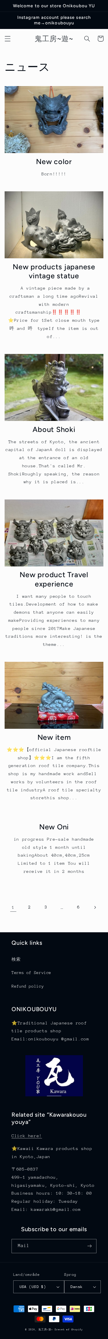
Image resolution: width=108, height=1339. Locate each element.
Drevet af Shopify (69, 1329)
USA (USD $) (33, 1287)
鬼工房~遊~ (45, 1329)
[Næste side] (94, 907)
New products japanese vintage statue (54, 271)
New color (54, 161)
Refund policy (28, 986)
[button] (7, 38)
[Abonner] (89, 1246)
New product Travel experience (54, 579)
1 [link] (13, 907)
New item (54, 737)
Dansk (77, 1287)
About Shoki (54, 429)
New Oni (54, 826)
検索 (16, 959)
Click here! (27, 1135)
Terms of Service (31, 972)
